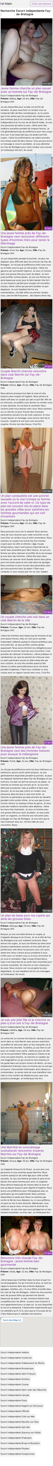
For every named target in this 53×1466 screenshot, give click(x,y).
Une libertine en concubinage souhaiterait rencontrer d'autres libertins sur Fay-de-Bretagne (22, 1150)
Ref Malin (6, 3)
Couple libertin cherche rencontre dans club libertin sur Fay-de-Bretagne (23, 374)
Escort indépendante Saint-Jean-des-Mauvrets (23, 1389)
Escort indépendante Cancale (15, 1395)
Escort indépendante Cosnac (15, 1384)
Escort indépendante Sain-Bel (15, 1427)
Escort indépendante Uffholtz (15, 1411)
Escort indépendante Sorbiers (15, 1379)
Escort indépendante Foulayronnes (18, 1454)
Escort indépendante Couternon (16, 1357)
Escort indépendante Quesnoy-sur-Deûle (21, 1432)
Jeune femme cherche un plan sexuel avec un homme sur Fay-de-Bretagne (26, 90)
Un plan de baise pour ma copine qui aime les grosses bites (25, 917)
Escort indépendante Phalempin (16, 1438)
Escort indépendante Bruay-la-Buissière (20, 1443)
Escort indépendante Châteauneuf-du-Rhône (22, 1363)
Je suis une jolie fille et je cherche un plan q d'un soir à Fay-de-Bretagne (25, 1021)
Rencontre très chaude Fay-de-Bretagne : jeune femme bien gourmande (22, 1261)
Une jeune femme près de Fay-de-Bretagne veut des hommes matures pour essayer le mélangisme (25, 751)
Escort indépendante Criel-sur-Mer (18, 1416)
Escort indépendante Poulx (14, 1400)
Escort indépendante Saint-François (18, 1373)
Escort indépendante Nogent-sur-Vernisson (22, 1406)
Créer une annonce (41, 3)
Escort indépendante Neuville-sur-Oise (20, 1422)
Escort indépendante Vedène (15, 1352)
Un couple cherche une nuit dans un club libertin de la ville (25, 618)
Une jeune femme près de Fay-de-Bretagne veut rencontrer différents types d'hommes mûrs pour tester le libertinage (25, 238)
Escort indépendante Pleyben (15, 1448)
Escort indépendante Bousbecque (17, 1368)
